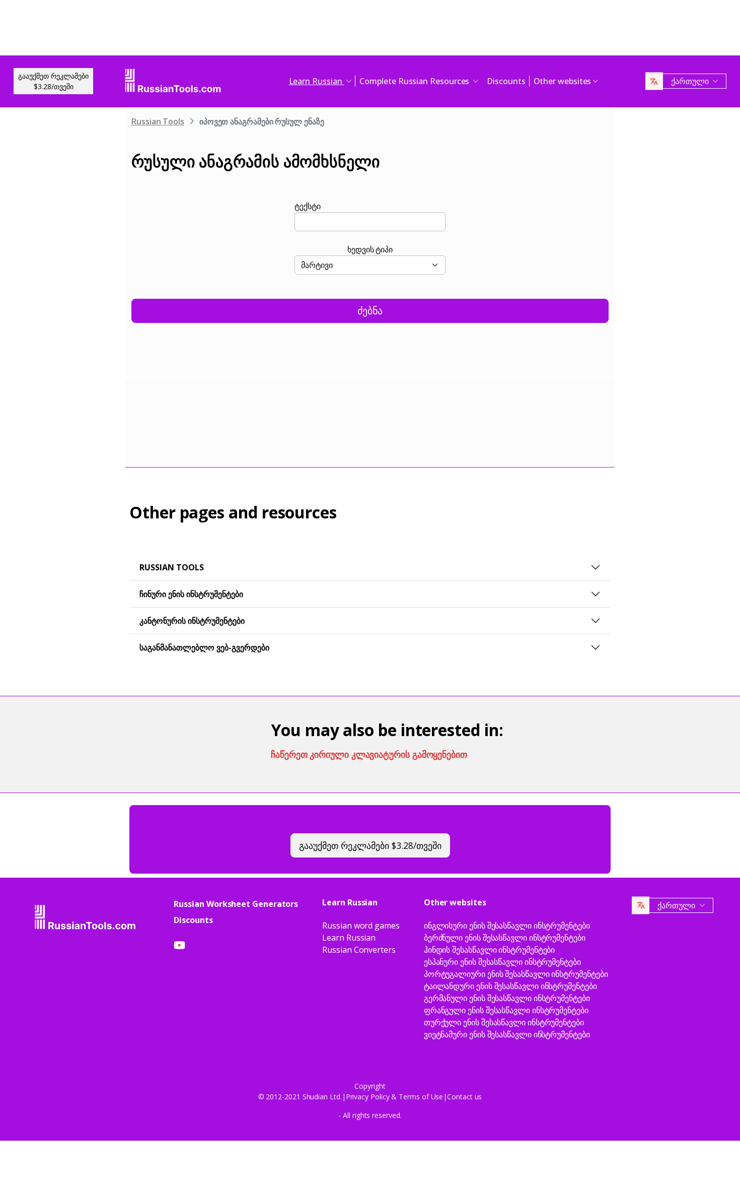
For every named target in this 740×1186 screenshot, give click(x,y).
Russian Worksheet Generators (236, 903)
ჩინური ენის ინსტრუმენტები (191, 594)
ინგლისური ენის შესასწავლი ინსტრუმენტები (507, 925)
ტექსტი (307, 206)
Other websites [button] (562, 81)
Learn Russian (349, 937)
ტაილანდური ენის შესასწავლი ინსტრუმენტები (510, 986)
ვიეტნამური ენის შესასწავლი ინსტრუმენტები (507, 1034)
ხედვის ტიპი (370, 249)
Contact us (464, 1096)
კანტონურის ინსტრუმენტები (192, 620)
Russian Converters (359, 949)
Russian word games (361, 925)
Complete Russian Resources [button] (415, 81)
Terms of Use (421, 1096)
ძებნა (370, 310)
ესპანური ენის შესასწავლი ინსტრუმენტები (502, 961)
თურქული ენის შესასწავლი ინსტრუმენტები (504, 1022)
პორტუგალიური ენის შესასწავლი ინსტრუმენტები (516, 973)
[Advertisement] (370, 30)
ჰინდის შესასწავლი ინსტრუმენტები (489, 949)
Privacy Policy (368, 1096)
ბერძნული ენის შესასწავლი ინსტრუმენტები (504, 937)
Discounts (506, 81)
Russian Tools (157, 121)
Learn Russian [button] (316, 81)
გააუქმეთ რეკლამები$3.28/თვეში (53, 81)
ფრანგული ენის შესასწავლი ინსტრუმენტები (506, 1010)
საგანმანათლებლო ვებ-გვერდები (204, 647)
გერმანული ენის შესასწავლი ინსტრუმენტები (507, 998)
